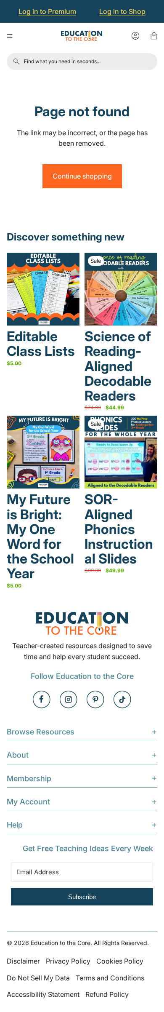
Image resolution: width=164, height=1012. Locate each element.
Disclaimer (23, 961)
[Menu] (9, 35)
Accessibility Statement (43, 994)
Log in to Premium (47, 11)
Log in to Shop (122, 11)
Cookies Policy (119, 961)
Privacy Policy (68, 961)
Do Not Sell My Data (38, 978)
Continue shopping (82, 176)
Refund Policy (107, 994)
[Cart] (154, 36)
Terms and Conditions (110, 978)
